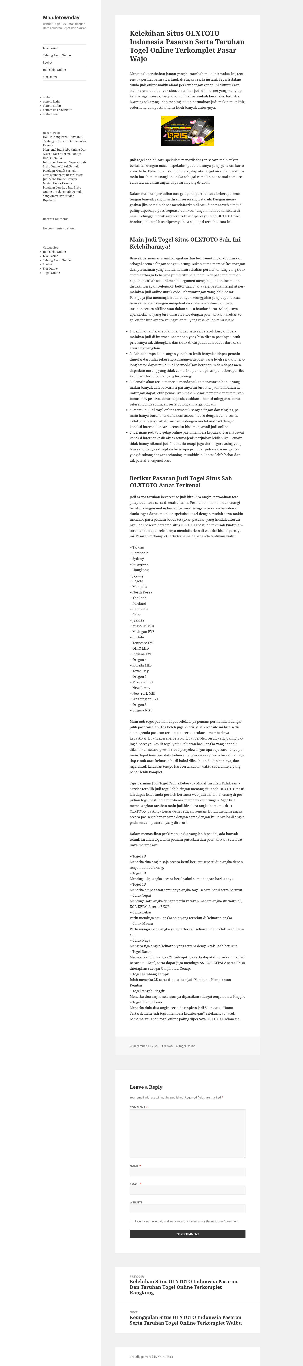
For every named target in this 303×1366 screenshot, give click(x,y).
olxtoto (47, 97)
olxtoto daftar (52, 106)
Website (136, 1202)
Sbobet (47, 62)
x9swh (168, 1046)
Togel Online (51, 273)
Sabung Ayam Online (57, 55)
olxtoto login (51, 101)
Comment (139, 1107)
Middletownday (61, 17)
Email (136, 1184)
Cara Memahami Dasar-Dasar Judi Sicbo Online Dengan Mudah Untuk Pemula (63, 179)
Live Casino (50, 48)
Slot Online (50, 77)
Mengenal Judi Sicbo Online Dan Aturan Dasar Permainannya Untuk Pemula (64, 154)
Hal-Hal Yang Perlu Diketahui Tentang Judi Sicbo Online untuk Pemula (64, 141)
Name (135, 1166)
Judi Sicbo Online (54, 70)
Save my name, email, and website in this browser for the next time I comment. (187, 1221)
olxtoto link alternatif (57, 110)
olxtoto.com (51, 114)
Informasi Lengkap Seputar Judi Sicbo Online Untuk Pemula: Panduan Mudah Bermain (64, 166)
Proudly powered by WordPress (151, 1357)
